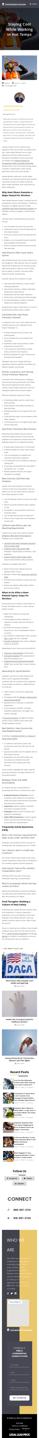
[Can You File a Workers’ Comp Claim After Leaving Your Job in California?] (8, 1083)
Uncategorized (10, 86)
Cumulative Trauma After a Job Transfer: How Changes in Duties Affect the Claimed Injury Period (24, 1097)
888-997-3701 (22, 1210)
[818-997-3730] (8, 1218)
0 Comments (29, 1087)
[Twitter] (12, 1293)
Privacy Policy (14, 1429)
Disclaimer (26, 1429)
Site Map (19, 1423)
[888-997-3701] (8, 1209)
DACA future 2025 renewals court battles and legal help (19, 982)
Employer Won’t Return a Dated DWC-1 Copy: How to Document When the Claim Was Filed (25, 1111)
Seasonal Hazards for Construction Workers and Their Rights (19, 1059)
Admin (7, 83)
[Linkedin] (15, 1293)
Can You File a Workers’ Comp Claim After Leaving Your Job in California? (24, 1082)
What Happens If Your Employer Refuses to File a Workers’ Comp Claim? (24, 1155)
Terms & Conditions (20, 1426)
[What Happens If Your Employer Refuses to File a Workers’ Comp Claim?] (8, 1156)
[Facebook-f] (8, 1293)
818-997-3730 (22, 1218)
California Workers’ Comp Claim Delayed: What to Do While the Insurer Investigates (25, 1140)
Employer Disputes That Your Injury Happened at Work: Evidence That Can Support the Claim (24, 1126)
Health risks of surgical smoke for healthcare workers (19, 1020)
